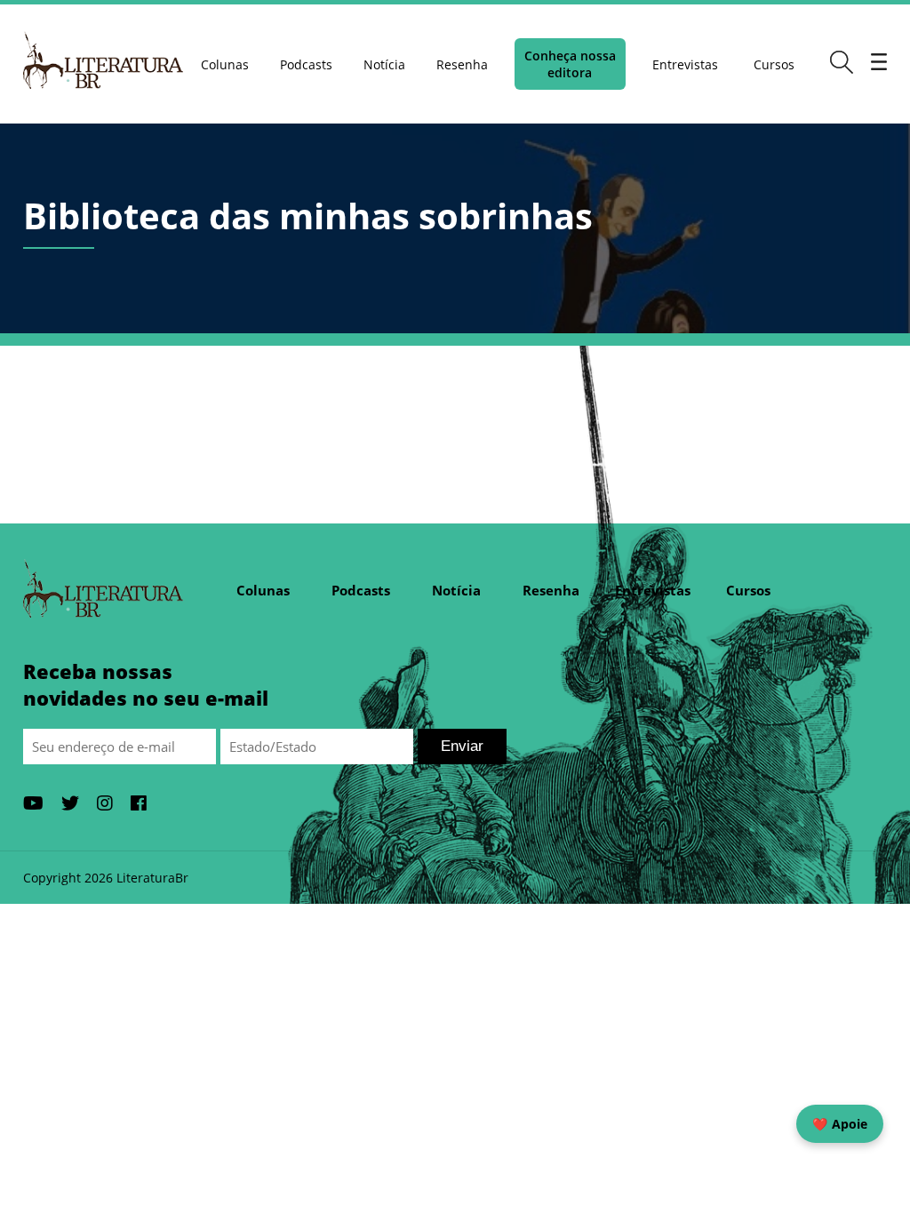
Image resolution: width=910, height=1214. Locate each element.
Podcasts (306, 64)
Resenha (462, 64)
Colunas (225, 64)
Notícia (384, 64)
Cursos (774, 64)
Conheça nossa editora (570, 64)
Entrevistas (685, 64)
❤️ (839, 1123)
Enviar (462, 746)
